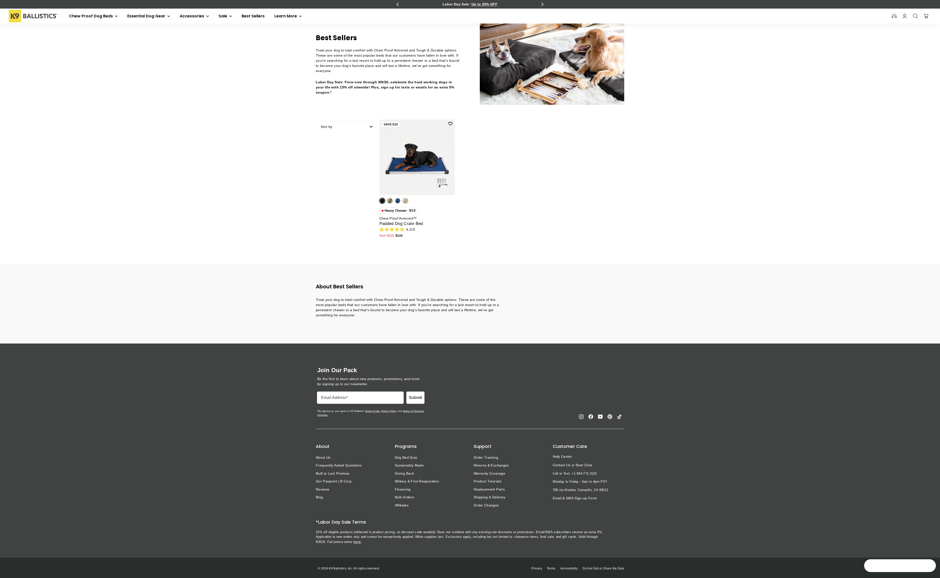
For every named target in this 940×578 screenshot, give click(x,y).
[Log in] (905, 16)
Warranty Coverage (489, 473)
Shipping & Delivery (489, 497)
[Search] (915, 16)
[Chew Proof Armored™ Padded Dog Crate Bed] (417, 157)
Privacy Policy (388, 411)
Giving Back (404, 473)
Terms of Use (372, 411)
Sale (223, 16)
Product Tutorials (487, 481)
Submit (415, 397)
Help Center (562, 456)
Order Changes (486, 505)
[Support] (894, 16)
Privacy (536, 568)
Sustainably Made (409, 465)
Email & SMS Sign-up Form (575, 498)
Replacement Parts (489, 489)
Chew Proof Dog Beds (91, 16)
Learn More (286, 16)
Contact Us (562, 465)
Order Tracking (486, 457)
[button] (398, 4)
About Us (323, 457)
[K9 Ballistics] (33, 16)
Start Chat (584, 465)
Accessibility (569, 568)
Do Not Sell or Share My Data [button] (603, 568)
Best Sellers (253, 16)
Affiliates (402, 505)
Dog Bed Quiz (406, 457)
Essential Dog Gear (146, 16)
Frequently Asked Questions (339, 465)
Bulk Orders (404, 497)
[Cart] (926, 16)
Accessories (192, 16)
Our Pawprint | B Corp (334, 481)
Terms (551, 568)
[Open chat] (929, 566)
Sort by (326, 127)
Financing (403, 489)
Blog (319, 497)
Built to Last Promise (332, 473)
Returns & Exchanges (491, 465)
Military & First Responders (417, 481)
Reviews (322, 489)
